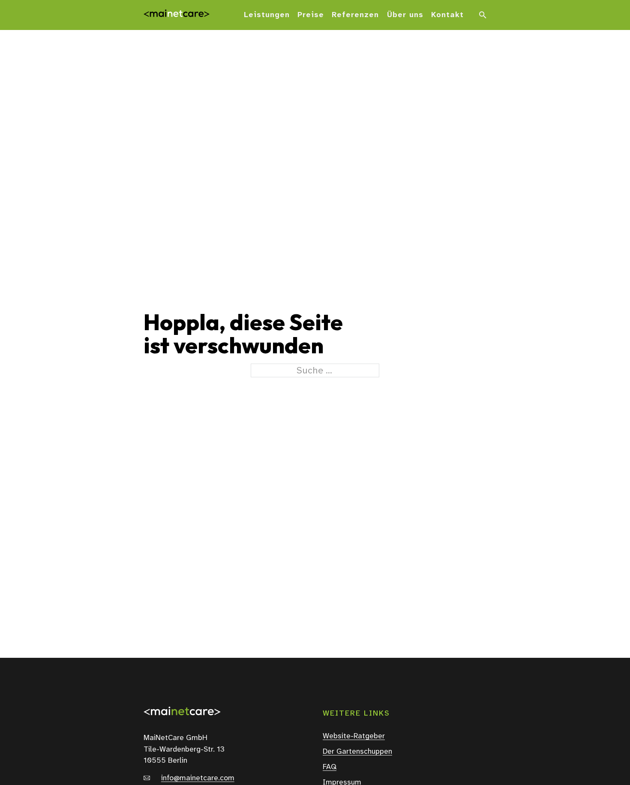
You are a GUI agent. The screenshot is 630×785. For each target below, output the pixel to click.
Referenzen (355, 15)
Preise (310, 15)
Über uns (405, 15)
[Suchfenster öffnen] (482, 15)
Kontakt (447, 15)
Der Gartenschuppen (357, 751)
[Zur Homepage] (177, 15)
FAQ (329, 767)
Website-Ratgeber (354, 736)
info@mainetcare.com (197, 778)
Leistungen (267, 15)
